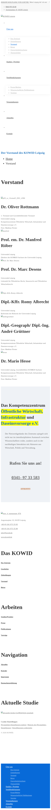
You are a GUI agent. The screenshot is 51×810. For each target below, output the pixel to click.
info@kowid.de (6, 533)
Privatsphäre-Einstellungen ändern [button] (13, 725)
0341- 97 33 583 (26, 477)
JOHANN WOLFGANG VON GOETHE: (15, 2)
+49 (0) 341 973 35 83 (9, 524)
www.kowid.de (6, 537)
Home (9, 158)
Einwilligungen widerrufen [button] (22, 728)
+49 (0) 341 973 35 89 (9, 529)
